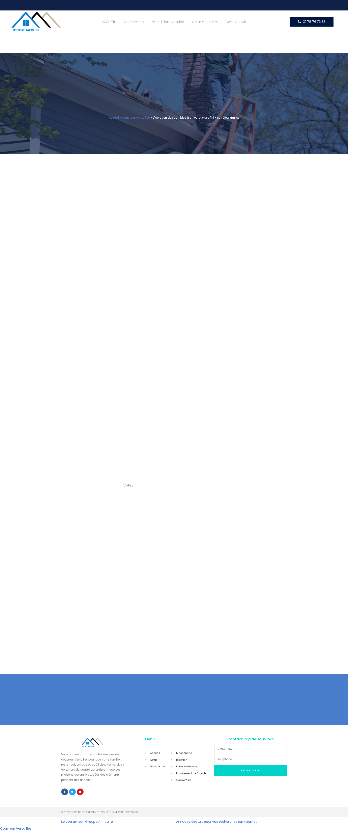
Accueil (114, 118)
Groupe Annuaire (99, 821)
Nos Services (134, 22)
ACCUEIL (109, 22)
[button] (312, 22)
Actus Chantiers (205, 22)
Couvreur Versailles (136, 118)
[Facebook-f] (64, 792)
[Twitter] (72, 792)
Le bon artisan (72, 821)
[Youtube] (80, 792)
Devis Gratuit (236, 22)
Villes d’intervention (168, 22)
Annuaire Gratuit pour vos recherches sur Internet (216, 821)
